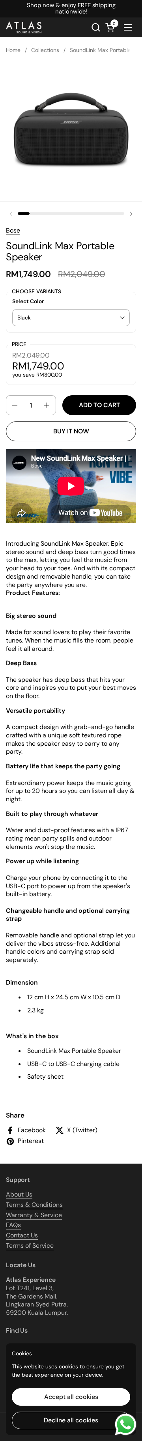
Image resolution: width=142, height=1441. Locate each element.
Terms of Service (30, 1245)
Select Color (28, 301)
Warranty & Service (34, 1215)
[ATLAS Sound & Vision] (23, 27)
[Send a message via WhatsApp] (125, 1424)
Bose (13, 230)
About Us (19, 1194)
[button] (96, 27)
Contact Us (22, 1235)
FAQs (13, 1225)
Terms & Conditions (34, 1205)
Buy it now (71, 431)
